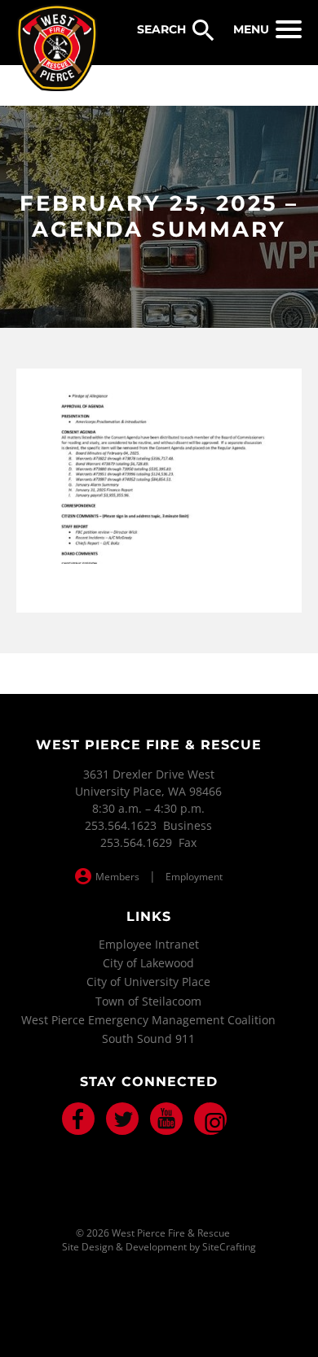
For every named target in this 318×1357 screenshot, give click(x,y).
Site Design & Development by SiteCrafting (159, 1247)
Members (117, 877)
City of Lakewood (148, 963)
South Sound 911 (148, 1038)
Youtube (166, 1118)
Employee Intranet (149, 944)
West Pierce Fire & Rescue (57, 48)
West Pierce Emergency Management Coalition (148, 1020)
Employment (194, 877)
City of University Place (148, 981)
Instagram (210, 1118)
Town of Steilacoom (148, 1001)
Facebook (78, 1118)
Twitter (122, 1118)
